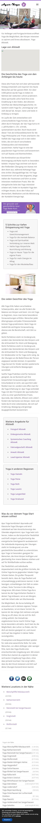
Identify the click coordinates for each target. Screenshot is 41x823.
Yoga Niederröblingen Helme (20, 762)
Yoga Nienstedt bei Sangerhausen (20, 753)
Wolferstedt (11, 724)
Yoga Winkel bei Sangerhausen (20, 771)
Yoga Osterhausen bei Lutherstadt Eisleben (20, 794)
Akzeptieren (7, 820)
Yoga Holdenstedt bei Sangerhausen (20, 802)
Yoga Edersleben (17, 784)
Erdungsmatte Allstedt (20, 434)
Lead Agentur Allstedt (20, 457)
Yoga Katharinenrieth (20, 750)
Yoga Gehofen (17, 805)
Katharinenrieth (13, 700)
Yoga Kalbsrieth (20, 774)
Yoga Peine (15, 479)
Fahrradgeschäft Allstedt (21, 447)
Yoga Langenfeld (18, 494)
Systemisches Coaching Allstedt (21, 440)
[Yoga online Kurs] (14, 4)
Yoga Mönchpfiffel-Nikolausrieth (20, 746)
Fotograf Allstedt (18, 429)
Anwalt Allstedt (17, 452)
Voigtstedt (11, 716)
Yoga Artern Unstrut (20, 777)
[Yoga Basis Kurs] (20, 207)
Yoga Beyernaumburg (20, 790)
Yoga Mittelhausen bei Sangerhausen (20, 781)
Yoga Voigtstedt (20, 756)
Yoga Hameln (16, 474)
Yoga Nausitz (20, 799)
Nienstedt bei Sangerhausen (18, 708)
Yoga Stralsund (17, 499)
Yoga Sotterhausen (20, 768)
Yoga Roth (15, 484)
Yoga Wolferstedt (20, 759)
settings (18, 816)
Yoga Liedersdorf (20, 787)
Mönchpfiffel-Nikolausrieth (17, 692)
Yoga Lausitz (16, 489)
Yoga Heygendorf (20, 765)
